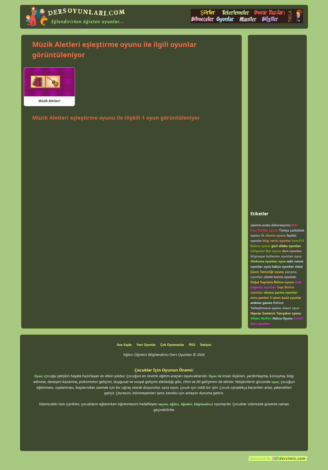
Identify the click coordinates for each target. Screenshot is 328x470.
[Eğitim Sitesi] (278, 460)
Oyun (38, 376)
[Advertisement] (131, 135)
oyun (275, 382)
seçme (163, 404)
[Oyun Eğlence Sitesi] (247, 22)
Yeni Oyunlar (146, 345)
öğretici (186, 404)
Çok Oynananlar (172, 345)
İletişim (205, 345)
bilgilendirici (203, 404)
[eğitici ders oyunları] (76, 26)
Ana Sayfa (124, 345)
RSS (192, 345)
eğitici (174, 404)
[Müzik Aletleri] (49, 82)
